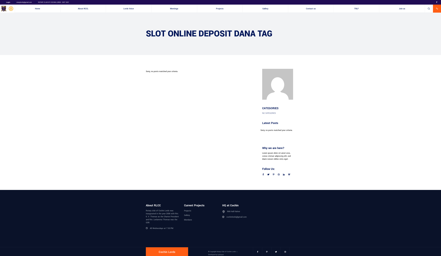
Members (188, 219)
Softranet (221, 255)
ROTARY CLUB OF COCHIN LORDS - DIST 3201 (53, 2)
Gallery (187, 215)
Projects (187, 210)
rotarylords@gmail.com (24, 2)
